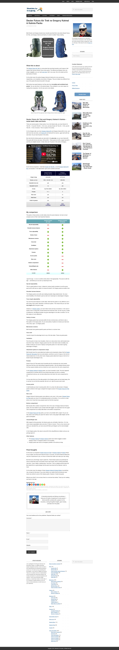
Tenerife (50, 627)
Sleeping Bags (52, 622)
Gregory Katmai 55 (46, 131)
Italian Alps (53, 574)
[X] (29, 485)
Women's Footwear (55, 613)
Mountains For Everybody (34, 9)
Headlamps (53, 600)
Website (28, 545)
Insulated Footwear (55, 610)
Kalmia (40, 370)
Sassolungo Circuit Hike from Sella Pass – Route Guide (87, 166)
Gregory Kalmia (44, 438)
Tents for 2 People (54, 636)
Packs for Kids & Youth (55, 587)
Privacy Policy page (76, 74)
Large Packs (44, 489)
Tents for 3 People (54, 638)
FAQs (50, 606)
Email (28, 539)
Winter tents (53, 641)
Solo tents (53, 633)
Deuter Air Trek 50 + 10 (51, 167)
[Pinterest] (36, 485)
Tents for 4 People (54, 639)
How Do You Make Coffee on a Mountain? (87, 134)
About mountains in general (54, 563)
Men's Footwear (54, 612)
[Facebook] (27, 485)
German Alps (53, 569)
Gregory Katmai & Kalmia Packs (54, 470)
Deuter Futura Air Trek (34, 68)
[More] (44, 485)
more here (44, 72)
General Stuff (53, 599)
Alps (50, 566)
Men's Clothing (54, 591)
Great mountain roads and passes (58, 571)
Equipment (51, 596)
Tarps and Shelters (55, 635)
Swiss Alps (53, 577)
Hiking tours (51, 619)
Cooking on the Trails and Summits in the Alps (87, 125)
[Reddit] (32, 485)
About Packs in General (37, 489)
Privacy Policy (75, 85)
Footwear (51, 609)
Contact (73, 82)
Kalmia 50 (43, 133)
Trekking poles (54, 602)
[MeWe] (38, 485)
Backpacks (51, 580)
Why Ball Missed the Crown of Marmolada (86, 105)
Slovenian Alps (54, 575)
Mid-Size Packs (54, 586)
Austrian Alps (53, 568)
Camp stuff (53, 597)
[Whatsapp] (42, 485)
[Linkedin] (34, 485)
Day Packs (53, 583)
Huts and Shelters (54, 572)
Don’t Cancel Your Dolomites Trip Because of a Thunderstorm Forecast (87, 146)
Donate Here (82, 94)
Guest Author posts (53, 616)
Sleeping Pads (52, 625)
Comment (29, 518)
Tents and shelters (53, 630)
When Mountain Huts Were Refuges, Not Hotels (87, 115)
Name (28, 533)
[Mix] (40, 485)
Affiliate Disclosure (76, 88)
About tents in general (55, 632)
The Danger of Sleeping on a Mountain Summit (87, 156)
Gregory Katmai (33, 370)
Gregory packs (36, 308)
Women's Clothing (54, 593)
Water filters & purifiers (55, 603)
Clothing (50, 590)
